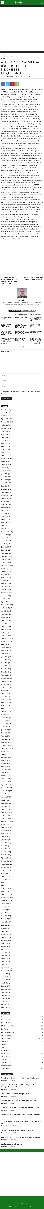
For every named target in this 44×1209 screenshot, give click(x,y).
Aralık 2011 (4, 882)
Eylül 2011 (4, 891)
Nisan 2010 (4, 943)
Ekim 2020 (4, 559)
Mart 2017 (4, 690)
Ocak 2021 (4, 550)
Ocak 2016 (4, 733)
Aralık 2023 (4, 443)
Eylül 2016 (4, 708)
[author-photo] (22, 293)
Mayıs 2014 (4, 794)
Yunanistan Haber (6, 1065)
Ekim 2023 (4, 449)
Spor (2, 1047)
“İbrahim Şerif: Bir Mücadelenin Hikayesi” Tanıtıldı (18, 1101)
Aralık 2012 (4, 846)
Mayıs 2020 (4, 574)
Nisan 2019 (4, 614)
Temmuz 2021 (5, 532)
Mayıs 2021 (4, 538)
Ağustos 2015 (5, 748)
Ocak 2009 (4, 989)
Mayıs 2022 (4, 501)
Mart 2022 (4, 507)
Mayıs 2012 (4, 867)
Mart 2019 (4, 617)
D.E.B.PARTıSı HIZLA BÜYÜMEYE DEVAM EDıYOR (35, 325)
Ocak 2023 (4, 477)
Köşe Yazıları (5, 1041)
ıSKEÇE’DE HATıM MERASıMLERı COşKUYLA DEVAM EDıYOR (22, 332)
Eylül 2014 (4, 782)
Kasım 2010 (4, 922)
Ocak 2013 (4, 843)
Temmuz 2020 (5, 568)
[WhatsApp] (17, 84)
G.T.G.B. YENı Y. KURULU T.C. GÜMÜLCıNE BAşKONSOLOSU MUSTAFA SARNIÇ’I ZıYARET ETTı (7, 340)
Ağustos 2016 (5, 711)
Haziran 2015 (5, 754)
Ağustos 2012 (5, 858)
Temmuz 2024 (5, 422)
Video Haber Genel (6, 1062)
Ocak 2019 (4, 623)
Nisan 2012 (4, 870)
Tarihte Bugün (5, 1050)
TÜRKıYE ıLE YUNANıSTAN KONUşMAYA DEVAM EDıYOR (6, 316)
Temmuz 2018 (5, 641)
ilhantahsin (10, 76)
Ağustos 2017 (5, 675)
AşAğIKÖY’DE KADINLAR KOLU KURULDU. (36, 331)
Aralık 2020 (4, 553)
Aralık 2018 (4, 626)
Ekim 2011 (4, 888)
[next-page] (23, 346)
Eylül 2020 (4, 562)
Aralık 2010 (4, 919)
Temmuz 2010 (5, 934)
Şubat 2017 (4, 693)
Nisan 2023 (4, 468)
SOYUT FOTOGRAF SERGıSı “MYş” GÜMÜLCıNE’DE (6, 325)
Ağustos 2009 (5, 968)
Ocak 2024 (4, 440)
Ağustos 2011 (5, 894)
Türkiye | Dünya (5, 1053)
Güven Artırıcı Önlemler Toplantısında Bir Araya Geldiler (20, 1107)
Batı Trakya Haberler (7, 1038)
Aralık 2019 (4, 589)
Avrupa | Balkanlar (6, 1023)
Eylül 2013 (4, 818)
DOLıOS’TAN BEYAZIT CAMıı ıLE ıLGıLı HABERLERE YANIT (21, 339)
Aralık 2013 (4, 809)
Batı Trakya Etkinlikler (7, 1032)
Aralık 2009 (4, 955)
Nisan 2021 (4, 541)
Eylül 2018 (4, 635)
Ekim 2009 (4, 961)
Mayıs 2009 (4, 977)
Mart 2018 (4, 654)
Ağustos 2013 (5, 821)
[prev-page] (21, 346)
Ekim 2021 (4, 522)
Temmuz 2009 (5, 971)
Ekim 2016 (4, 705)
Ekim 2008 (4, 998)
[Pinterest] (12, 84)
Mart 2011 (4, 910)
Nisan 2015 (4, 760)
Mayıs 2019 (4, 611)
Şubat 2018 (4, 657)
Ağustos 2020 (5, 565)
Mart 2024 (4, 434)
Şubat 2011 (4, 913)
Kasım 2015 (4, 739)
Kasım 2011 (4, 885)
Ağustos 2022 (5, 492)
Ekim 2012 (4, 852)
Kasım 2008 (4, 995)
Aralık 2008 (4, 992)
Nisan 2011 (4, 907)
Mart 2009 (4, 983)
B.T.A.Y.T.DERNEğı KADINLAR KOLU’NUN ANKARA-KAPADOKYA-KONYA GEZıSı (9, 280)
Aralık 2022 (4, 480)
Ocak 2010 (4, 952)
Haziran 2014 (5, 791)
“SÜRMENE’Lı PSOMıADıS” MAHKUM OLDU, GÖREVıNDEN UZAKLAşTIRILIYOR (21, 326)
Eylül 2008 (4, 1001)
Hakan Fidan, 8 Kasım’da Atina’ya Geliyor (15, 1094)
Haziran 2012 (5, 864)
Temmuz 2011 (5, 897)
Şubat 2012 (4, 876)
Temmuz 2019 (5, 605)
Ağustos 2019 (5, 602)
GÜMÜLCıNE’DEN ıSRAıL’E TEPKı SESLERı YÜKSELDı (33, 278)
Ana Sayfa (3, 55)
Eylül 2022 (4, 489)
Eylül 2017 (4, 672)
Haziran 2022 (5, 498)
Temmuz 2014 (5, 788)
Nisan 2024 (4, 431)
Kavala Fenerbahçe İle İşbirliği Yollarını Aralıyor (17, 1130)
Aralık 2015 (4, 736)
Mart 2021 (4, 544)
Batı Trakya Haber (6, 1035)
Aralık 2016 (4, 699)
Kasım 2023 (4, 446)
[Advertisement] (22, 29)
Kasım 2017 (4, 666)
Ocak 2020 (4, 586)
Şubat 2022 (4, 510)
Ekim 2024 (4, 413)
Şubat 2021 (4, 547)
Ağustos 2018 (5, 638)
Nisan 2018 (4, 650)
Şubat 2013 (4, 839)
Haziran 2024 (5, 425)
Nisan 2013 (4, 833)
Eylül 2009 (4, 964)
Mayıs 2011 (4, 904)
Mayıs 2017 (4, 684)
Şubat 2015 (4, 766)
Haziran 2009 (5, 974)
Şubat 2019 (4, 620)
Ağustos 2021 (5, 528)
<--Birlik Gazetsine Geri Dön (22, 1203)
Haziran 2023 (5, 461)
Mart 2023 (4, 471)
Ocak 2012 (4, 879)
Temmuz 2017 (5, 678)
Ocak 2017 (4, 696)
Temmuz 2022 (5, 495)
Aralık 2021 (4, 516)
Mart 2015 (4, 763)
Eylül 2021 (4, 525)
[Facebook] (3, 84)
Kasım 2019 (4, 593)
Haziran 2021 (5, 535)
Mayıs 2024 (4, 428)
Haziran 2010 (5, 937)
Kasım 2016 (4, 702)
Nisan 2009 (4, 980)
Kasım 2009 (4, 958)
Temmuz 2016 (5, 714)
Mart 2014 (4, 800)
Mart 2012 (4, 873)
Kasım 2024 (4, 410)
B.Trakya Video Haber (7, 1026)
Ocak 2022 (4, 513)
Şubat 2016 (4, 730)
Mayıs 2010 (4, 940)
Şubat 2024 (4, 437)
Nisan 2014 (4, 797)
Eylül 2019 (4, 599)
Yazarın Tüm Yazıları (28, 310)
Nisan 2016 (4, 724)
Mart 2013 (4, 836)
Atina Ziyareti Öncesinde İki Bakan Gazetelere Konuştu (20, 1078)
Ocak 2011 (4, 916)
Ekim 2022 (4, 486)
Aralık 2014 (4, 772)
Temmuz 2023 (5, 458)
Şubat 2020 (4, 583)
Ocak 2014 (4, 806)
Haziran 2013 (5, 827)
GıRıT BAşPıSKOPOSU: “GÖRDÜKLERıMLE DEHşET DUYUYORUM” (21, 316)
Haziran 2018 (5, 644)
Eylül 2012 (4, 855)
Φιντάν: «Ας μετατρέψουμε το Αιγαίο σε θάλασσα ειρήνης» (21, 1114)
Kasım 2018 (4, 629)
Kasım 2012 (4, 849)
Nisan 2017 (4, 687)
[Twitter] (8, 84)
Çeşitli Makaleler (15, 310)
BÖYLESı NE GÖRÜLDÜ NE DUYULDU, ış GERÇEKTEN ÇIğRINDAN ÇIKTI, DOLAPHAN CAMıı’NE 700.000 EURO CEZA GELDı (36, 318)
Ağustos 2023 (5, 455)
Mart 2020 (4, 580)
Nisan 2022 (4, 504)
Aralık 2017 (4, 663)
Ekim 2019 (4, 596)
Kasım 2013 (4, 812)
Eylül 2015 (4, 745)
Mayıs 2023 (4, 464)
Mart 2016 (4, 727)
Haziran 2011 (5, 900)
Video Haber (4, 1059)
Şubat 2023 (4, 474)
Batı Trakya (4, 1029)
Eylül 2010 (4, 928)
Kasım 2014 (4, 775)
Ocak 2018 (4, 660)
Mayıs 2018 (4, 647)
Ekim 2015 (4, 742)
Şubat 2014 (4, 803)
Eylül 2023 (4, 452)
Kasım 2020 (4, 556)
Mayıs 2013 (4, 830)
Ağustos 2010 (5, 931)
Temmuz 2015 (5, 751)
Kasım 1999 (4, 1007)
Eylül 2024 (4, 416)
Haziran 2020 (5, 571)
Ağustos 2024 (5, 419)
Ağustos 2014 (5, 785)
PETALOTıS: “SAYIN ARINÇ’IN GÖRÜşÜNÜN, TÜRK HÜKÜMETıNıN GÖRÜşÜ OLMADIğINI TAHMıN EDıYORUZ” (36, 340)
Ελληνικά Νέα (5, 1068)
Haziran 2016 (5, 718)
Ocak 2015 (4, 769)
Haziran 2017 (5, 681)
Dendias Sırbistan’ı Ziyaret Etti (11, 1144)
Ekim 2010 (4, 925)
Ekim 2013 (4, 815)
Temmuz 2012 (5, 861)
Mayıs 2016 (4, 721)
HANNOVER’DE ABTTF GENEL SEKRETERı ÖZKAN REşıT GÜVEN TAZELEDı (7, 333)
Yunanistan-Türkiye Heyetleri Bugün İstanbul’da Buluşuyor (21, 1137)
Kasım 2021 (4, 519)
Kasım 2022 (4, 483)
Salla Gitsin (4, 1044)
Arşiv (9, 55)
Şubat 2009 (4, 986)
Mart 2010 (4, 946)
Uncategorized (5, 1056)
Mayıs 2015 (4, 757)
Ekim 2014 (4, 779)
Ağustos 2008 (5, 1004)
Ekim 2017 (4, 669)
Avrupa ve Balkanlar (7, 1020)
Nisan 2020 (4, 577)
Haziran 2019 (5, 608)
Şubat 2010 (4, 949)
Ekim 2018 (4, 632)
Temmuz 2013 (5, 824)
